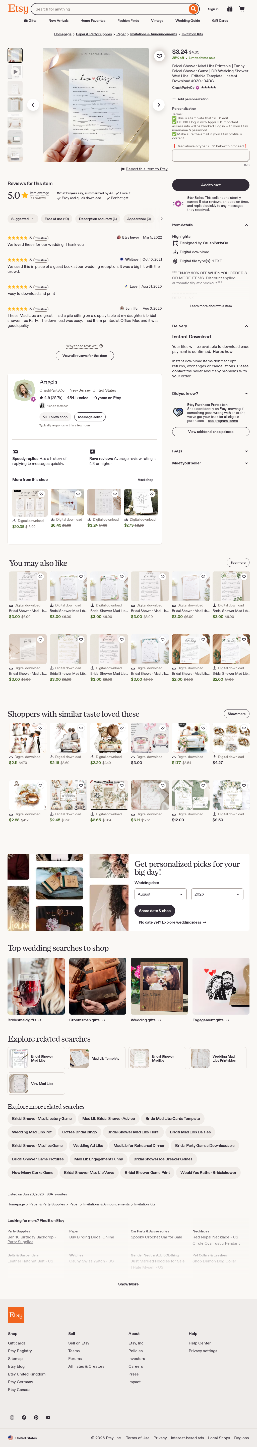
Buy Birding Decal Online (91, 1237)
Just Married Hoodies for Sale (158, 1261)
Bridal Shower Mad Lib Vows (91, 1174)
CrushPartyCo (183, 88)
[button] (90, 416)
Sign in (213, 9)
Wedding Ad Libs (90, 1147)
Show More (128, 1284)
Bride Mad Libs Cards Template (175, 1120)
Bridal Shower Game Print (149, 1174)
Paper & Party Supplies (94, 34)
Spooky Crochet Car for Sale (156, 1237)
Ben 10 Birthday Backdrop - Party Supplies (32, 1239)
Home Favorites (93, 21)
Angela (48, 382)
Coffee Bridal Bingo (81, 1133)
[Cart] (242, 9)
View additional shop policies (210, 432)
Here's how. (223, 351)
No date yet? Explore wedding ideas (173, 922)
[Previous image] (33, 105)
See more (238, 562)
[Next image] (159, 105)
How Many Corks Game (35, 1174)
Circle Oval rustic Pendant (216, 1243)
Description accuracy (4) (97, 219)
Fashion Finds (128, 21)
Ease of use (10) (57, 219)
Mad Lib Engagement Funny (100, 1160)
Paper (121, 34)
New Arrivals (58, 21)
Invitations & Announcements (153, 34)
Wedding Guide (187, 21)
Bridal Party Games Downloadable (207, 1147)
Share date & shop (155, 910)
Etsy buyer (130, 237)
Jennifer (132, 308)
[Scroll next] (161, 218)
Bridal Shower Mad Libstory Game (44, 1120)
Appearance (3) (139, 219)
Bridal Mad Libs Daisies (192, 1133)
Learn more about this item (211, 306)
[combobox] (109, 9)
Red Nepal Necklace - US (215, 1237)
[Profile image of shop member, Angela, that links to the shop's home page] (42, 405)
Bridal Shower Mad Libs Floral (135, 1133)
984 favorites (57, 1194)
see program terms (223, 421)
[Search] (193, 9)
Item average (39, 193)
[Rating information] (41, 398)
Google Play (63, 1406)
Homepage (63, 34)
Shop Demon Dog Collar (214, 1261)
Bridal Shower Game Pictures (40, 1160)
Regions (241, 1437)
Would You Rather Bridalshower (210, 1174)
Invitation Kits (192, 34)
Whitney (132, 259)
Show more (237, 714)
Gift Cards (220, 21)
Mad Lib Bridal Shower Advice (111, 1120)
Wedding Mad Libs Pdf (34, 1133)
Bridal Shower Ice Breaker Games (165, 1160)
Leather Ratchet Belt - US (30, 1261)
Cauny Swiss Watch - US (91, 1261)
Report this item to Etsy (147, 169)
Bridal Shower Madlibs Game (39, 1147)
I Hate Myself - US (147, 1267)
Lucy (134, 286)
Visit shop (145, 480)
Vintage (157, 21)
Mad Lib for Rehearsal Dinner (141, 1147)
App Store (25, 1406)
